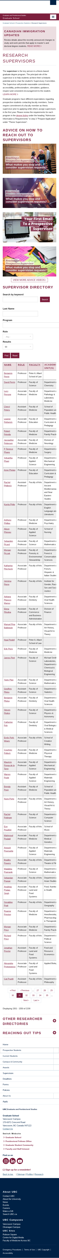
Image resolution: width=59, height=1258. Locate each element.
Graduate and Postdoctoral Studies (29, 1110)
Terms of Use (29, 1250)
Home (5, 1044)
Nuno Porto (9, 799)
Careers (6, 1208)
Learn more (9, 94)
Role (5, 331)
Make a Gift (8, 1211)
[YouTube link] (20, 1161)
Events (6, 1205)
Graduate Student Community (19, 1145)
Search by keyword (13, 294)
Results (7, 341)
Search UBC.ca (10, 1214)
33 (34, 995)
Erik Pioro (8, 649)
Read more (33, 46)
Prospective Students (23, 23)
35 (48, 995)
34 (41, 995)
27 (39, 990)
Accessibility (8, 1253)
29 (52, 990)
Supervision (8, 1073)
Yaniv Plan (8, 680)
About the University (12, 1199)
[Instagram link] (6, 1161)
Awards (6, 1067)
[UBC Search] (53, 3)
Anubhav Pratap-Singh (8, 890)
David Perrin (9, 382)
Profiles (29, 1174)
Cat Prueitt (8, 979)
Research (39, 1174)
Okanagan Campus (11, 1227)
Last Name (8, 308)
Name (8, 365)
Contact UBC (9, 1196)
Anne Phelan (9, 470)
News (5, 1202)
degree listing (22, 115)
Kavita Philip (9, 504)
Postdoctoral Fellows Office (18, 1141)
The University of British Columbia (21, 5)
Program (7, 320)
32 (27, 995)
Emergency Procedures (12, 1250)
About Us (7, 1096)
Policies (6, 1090)
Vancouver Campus (12, 1224)
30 (14, 995)
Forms (6, 1084)
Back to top (8, 1174)
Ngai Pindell (9, 640)
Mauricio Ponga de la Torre (9, 765)
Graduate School (8, 23)
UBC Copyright (43, 1250)
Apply (5, 1101)
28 (45, 990)
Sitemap (21, 1174)
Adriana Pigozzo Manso (7, 599)
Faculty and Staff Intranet (17, 1149)
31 (21, 995)
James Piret (9, 658)
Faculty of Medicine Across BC (16, 1240)
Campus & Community (12, 1062)
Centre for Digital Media (13, 1237)
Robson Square (10, 1234)
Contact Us (8, 1129)
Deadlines (7, 1079)
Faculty (34, 365)
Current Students (10, 1056)
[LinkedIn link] (12, 1161)
